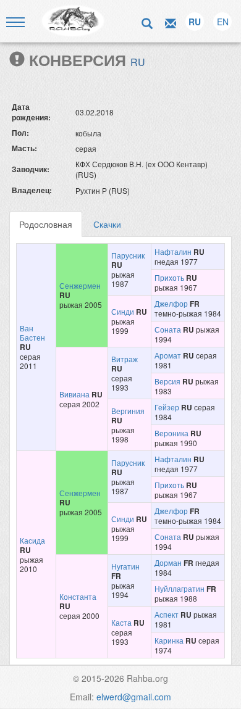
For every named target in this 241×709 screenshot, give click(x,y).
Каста (121, 622)
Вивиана (74, 394)
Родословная (45, 224)
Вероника (171, 433)
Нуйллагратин (179, 588)
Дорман (168, 562)
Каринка (169, 640)
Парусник (128, 255)
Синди (122, 311)
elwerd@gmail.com (133, 696)
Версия (167, 381)
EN (223, 21)
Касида (32, 540)
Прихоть (169, 277)
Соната (167, 329)
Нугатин (125, 566)
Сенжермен (80, 285)
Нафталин (173, 251)
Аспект (166, 614)
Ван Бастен (32, 332)
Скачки (107, 224)
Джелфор (171, 303)
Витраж (124, 359)
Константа (77, 596)
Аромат (167, 355)
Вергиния (128, 410)
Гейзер (166, 407)
